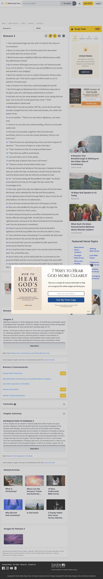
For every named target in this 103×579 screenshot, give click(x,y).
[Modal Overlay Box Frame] (51, 289)
